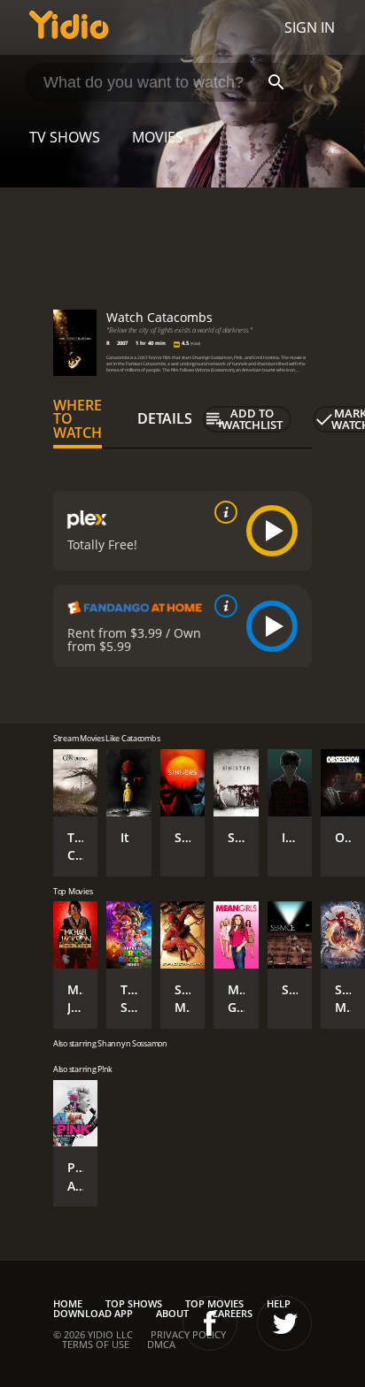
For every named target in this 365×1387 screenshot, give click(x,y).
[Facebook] (209, 1323)
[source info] (222, 512)
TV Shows (64, 137)
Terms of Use (95, 1344)
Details (164, 418)
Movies (157, 137)
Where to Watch (77, 419)
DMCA (161, 1344)
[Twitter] (284, 1323)
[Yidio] (69, 27)
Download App (93, 1313)
